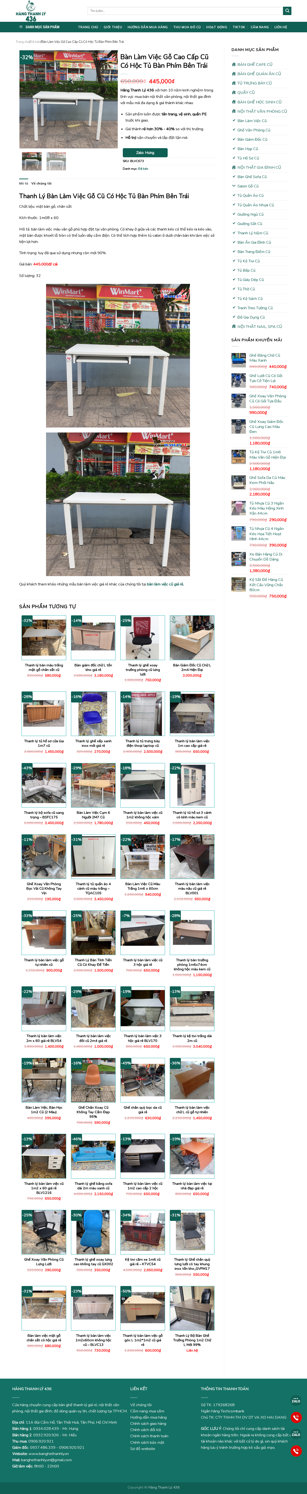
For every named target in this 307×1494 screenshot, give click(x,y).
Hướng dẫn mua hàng (148, 1417)
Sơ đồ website (142, 1448)
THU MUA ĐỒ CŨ (187, 27)
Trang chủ (22, 42)
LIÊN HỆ (280, 27)
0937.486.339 (42, 1447)
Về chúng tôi (41, 183)
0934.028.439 (46, 1428)
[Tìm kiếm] (287, 11)
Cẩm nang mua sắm (147, 1411)
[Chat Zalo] (296, 1400)
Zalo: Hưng (145, 152)
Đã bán (35, 42)
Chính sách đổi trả (145, 1429)
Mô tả (23, 183)
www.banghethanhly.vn (49, 1453)
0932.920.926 (46, 1435)
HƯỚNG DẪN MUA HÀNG (148, 27)
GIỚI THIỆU (113, 27)
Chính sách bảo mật (147, 1442)
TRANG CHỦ (88, 27)
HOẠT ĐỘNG (216, 27)
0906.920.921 (41, 1441)
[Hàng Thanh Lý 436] (48, 11)
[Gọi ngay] (296, 1417)
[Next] (110, 99)
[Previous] (27, 99)
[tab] (23, 183)
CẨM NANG (260, 27)
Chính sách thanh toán (149, 1436)
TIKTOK (239, 27)
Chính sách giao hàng (148, 1423)
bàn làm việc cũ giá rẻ (165, 584)
